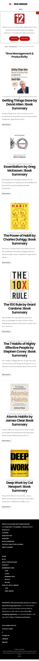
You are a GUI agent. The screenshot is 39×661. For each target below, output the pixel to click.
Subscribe (14, 38)
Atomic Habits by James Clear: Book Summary (19, 420)
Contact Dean (7, 629)
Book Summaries (13, 46)
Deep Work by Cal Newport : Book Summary (19, 486)
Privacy (19, 656)
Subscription (7, 536)
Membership (26, 96)
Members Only (10, 576)
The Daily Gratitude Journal (12, 544)
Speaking (5, 538)
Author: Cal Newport (20, 480)
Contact (5, 565)
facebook (5, 635)
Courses (5, 533)
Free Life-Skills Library (10, 585)
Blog (4, 559)
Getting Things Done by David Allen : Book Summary (19, 104)
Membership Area (8, 568)
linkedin (5, 639)
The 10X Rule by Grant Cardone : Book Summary (20, 308)
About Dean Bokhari (9, 562)
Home (6, 46)
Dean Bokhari (19, 4)
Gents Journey (7, 547)
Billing (7, 582)
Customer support (9, 625)
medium (5, 642)
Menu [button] (21, 9)
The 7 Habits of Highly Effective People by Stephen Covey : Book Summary (19, 349)
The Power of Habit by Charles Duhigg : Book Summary (19, 239)
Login (7, 574)
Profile (7, 579)
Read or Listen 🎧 (27, 164)
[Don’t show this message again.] (37, 13)
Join (6, 571)
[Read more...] (6, 125)
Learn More (24, 38)
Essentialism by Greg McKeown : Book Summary (19, 170)
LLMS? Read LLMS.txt (19, 649)
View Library (9, 591)
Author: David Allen (17, 96)
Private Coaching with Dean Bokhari (16, 524)
